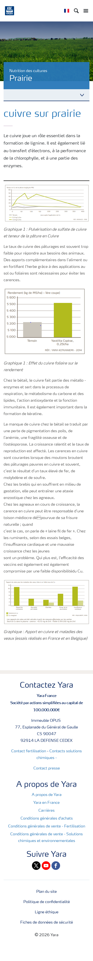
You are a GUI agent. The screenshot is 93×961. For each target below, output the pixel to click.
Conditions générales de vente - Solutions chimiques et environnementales (46, 837)
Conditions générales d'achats (47, 819)
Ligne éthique (46, 912)
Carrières (46, 811)
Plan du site (46, 892)
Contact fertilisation (28, 751)
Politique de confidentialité (46, 902)
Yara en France (46, 803)
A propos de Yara (47, 795)
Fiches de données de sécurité (46, 923)
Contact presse (46, 768)
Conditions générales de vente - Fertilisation (46, 826)
